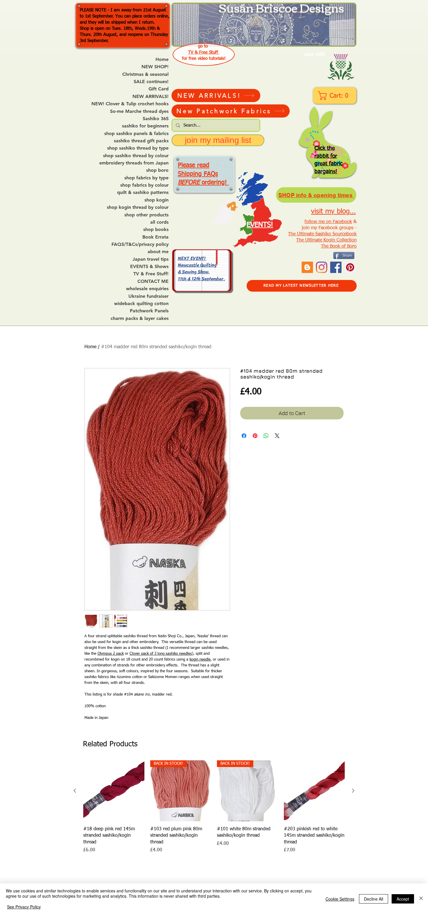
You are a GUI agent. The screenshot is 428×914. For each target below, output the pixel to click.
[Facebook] (336, 267)
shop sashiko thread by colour (136, 155)
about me (158, 251)
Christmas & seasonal (145, 74)
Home (162, 59)
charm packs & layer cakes (140, 318)
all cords (159, 222)
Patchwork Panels (149, 311)
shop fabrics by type (146, 178)
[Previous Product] (74, 790)
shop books (156, 229)
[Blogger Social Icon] (307, 267)
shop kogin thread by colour (138, 207)
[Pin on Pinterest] (255, 435)
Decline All (373, 899)
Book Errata (155, 237)
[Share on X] (277, 435)
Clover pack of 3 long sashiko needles (161, 654)
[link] (335, 95)
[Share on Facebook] (243, 435)
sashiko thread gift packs (141, 141)
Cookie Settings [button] (340, 899)
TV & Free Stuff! (151, 274)
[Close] (421, 898)
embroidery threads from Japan (134, 163)
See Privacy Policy (24, 907)
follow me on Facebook (328, 222)
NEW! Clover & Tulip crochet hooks (130, 104)
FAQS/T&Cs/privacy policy (140, 244)
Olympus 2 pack (111, 654)
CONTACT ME (153, 281)
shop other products (146, 215)
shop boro (157, 170)
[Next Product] (353, 790)
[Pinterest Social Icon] (350, 267)
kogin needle (200, 659)
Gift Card (158, 89)
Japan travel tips (150, 259)
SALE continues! (151, 81)
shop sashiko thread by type (138, 148)
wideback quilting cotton (141, 303)
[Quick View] (113, 791)
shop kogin (156, 200)
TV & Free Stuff (204, 52)
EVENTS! (260, 224)
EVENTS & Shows (149, 266)
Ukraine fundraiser (148, 296)
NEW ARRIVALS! (150, 96)
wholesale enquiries (147, 288)
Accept (403, 899)
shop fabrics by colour (144, 185)
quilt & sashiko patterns (143, 192)
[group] (214, 807)
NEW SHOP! (155, 67)
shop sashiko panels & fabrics (136, 133)
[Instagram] (321, 267)
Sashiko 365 (156, 118)
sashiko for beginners (145, 126)
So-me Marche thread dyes (139, 111)
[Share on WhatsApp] (266, 435)
